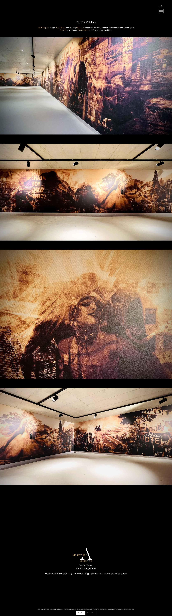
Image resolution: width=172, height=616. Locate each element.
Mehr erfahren (91, 613)
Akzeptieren (81, 613)
